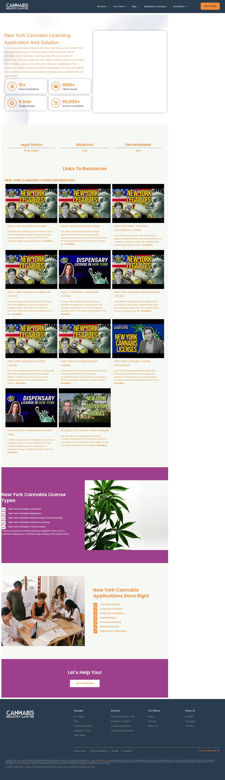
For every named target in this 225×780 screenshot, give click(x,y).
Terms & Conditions (98, 751)
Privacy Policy (80, 751)
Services (101, 6)
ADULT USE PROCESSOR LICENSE (80, 226)
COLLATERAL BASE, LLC (99, 760)
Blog (134, 6)
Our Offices (154, 710)
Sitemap (115, 751)
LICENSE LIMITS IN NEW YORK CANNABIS (85, 430)
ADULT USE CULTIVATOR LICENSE (27, 226)
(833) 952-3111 (214, 751)
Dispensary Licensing (154, 6)
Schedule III (179, 6)
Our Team (119, 6)
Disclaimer (127, 751)
